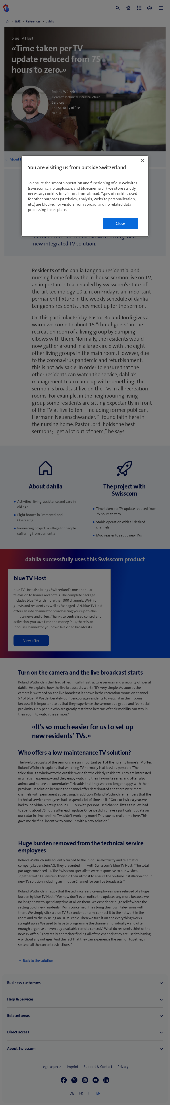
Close (120, 223)
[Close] (142, 160)
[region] (85, 196)
